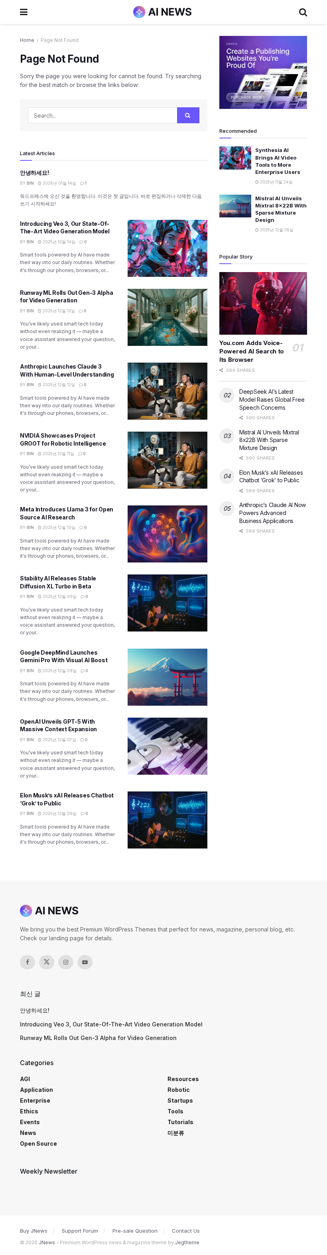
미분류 (175, 1132)
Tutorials (180, 1122)
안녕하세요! (34, 172)
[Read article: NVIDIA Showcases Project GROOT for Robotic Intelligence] (167, 460)
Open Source (38, 1143)
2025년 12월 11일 (57, 453)
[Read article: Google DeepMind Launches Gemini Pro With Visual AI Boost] (167, 677)
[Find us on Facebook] (27, 962)
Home (27, 40)
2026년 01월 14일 (58, 183)
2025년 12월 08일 (59, 670)
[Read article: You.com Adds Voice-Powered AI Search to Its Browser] (263, 303)
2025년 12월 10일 (58, 527)
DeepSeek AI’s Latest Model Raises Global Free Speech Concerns (271, 399)
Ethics (29, 1111)
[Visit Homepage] (163, 12)
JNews (47, 1242)
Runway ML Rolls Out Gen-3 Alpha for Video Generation (98, 1037)
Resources (183, 1078)
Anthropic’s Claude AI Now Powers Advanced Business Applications (272, 512)
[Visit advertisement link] (263, 72)
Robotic (178, 1089)
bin (30, 183)
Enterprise (35, 1100)
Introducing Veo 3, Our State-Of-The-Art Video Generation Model (111, 1024)
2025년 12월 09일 (59, 596)
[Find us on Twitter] (46, 962)
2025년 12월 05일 (276, 229)
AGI (25, 1078)
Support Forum (80, 1230)
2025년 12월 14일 (58, 241)
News (28, 1132)
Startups (180, 1100)
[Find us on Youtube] (85, 962)
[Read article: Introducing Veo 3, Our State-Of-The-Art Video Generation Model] (167, 248)
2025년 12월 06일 (59, 813)
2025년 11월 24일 (276, 182)
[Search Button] (303, 12)
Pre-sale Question (135, 1230)
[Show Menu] (24, 12)
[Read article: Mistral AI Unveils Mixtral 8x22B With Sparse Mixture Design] (235, 206)
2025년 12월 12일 (58, 384)
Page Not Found (60, 40)
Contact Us (186, 1230)
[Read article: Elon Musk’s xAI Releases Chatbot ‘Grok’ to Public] (167, 820)
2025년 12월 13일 (58, 310)
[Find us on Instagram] (65, 962)
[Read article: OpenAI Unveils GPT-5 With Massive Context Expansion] (167, 746)
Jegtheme (187, 1242)
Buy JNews (33, 1230)
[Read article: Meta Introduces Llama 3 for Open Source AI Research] (167, 533)
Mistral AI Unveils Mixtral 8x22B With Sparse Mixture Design (269, 440)
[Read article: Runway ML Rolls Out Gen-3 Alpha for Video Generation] (167, 317)
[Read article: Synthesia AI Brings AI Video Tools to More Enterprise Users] (235, 157)
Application (36, 1089)
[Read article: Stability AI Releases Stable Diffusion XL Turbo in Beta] (167, 602)
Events (30, 1122)
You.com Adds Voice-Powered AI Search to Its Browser (251, 351)
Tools (175, 1111)
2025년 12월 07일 (58, 739)
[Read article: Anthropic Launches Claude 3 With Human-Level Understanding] (167, 391)
